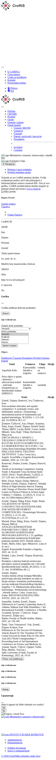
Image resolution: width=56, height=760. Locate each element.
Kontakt (11, 80)
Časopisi (18, 133)
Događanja (19, 139)
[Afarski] (14, 342)
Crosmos (18, 150)
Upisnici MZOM (22, 128)
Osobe (10, 119)
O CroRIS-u (13, 71)
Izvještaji (18, 147)
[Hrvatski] (14, 334)
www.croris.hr (33, 188)
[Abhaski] (14, 339)
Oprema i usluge (15, 122)
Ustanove (18, 130)
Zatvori (5, 313)
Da (3, 707)
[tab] (8, 204)
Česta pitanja (13, 74)
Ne (3, 711)
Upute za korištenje (16, 77)
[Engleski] (14, 337)
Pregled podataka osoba (19, 172)
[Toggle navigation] (2, 67)
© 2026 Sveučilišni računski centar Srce (20, 756)
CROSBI (12, 114)
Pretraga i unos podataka (19, 169)
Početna (11, 111)
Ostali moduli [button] (14, 125)
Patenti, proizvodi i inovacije (28, 136)
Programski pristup (16, 83)
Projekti (11, 116)
